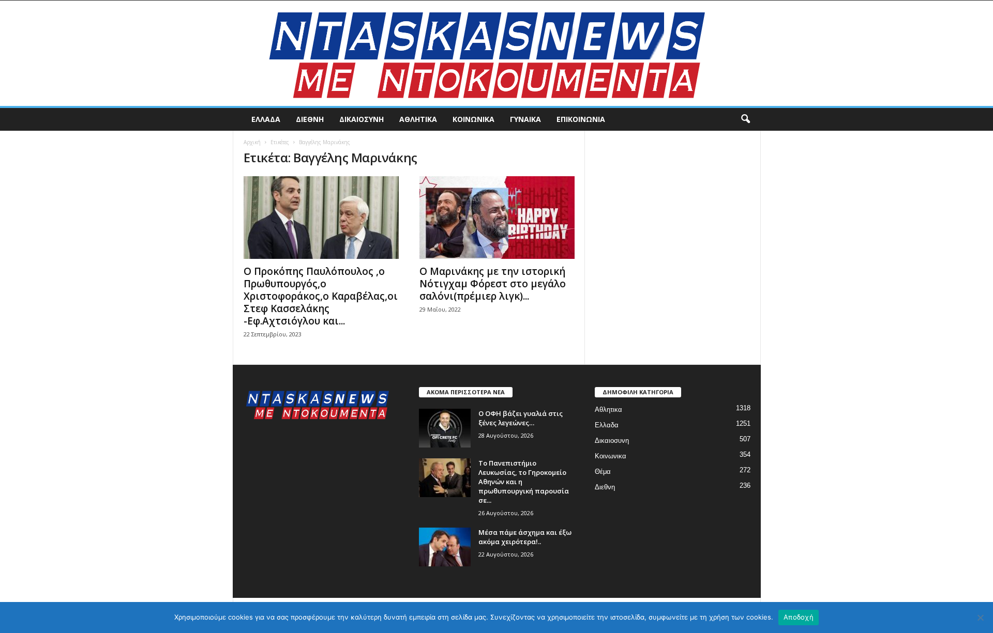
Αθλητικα (418, 119)
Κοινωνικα (473, 119)
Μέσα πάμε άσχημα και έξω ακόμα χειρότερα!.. (524, 537)
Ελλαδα (265, 119)
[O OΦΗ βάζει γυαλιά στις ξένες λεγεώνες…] (445, 428)
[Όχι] (980, 617)
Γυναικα (525, 119)
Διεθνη (310, 119)
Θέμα (603, 471)
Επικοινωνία (580, 119)
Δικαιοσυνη (361, 119)
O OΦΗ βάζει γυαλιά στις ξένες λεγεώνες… (520, 418)
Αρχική (252, 142)
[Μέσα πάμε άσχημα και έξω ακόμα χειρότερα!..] (445, 547)
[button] (745, 119)
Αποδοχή (799, 617)
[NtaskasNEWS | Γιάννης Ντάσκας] (496, 53)
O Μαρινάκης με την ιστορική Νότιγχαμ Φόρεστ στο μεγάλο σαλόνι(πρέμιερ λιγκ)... (492, 284)
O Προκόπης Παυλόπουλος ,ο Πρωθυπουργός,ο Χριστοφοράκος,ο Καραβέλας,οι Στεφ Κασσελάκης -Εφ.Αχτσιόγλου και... (321, 296)
